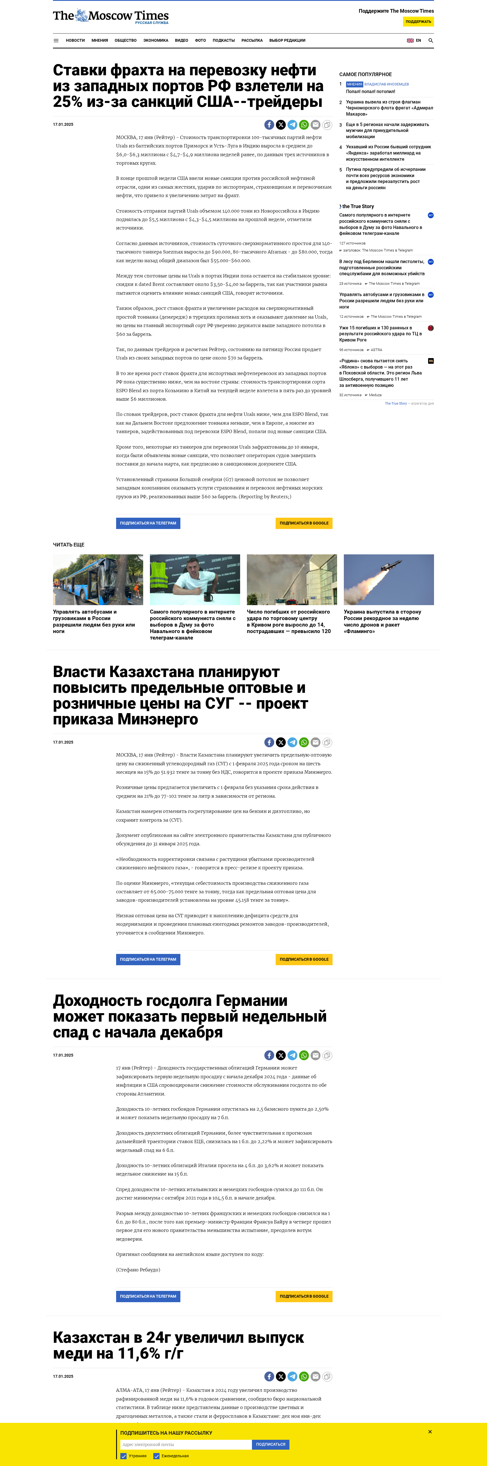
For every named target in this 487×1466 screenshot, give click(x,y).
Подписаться (243, 766)
